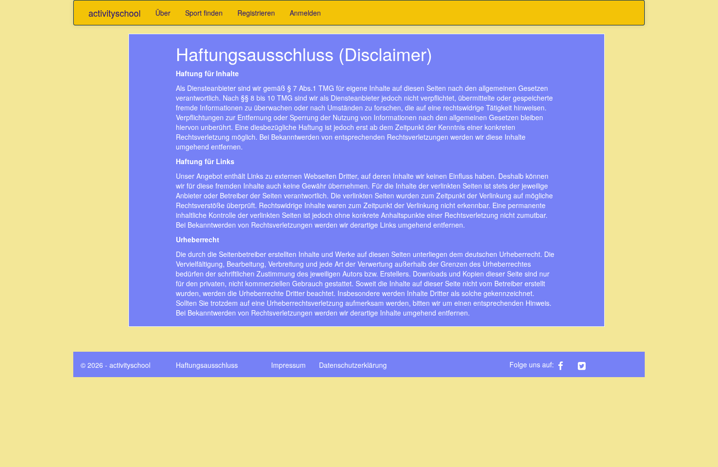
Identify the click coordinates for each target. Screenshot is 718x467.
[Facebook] (567, 364)
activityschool (114, 12)
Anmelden (305, 13)
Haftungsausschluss (207, 365)
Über (162, 13)
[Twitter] (587, 364)
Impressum (288, 365)
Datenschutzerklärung (353, 365)
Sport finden (204, 13)
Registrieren (256, 13)
